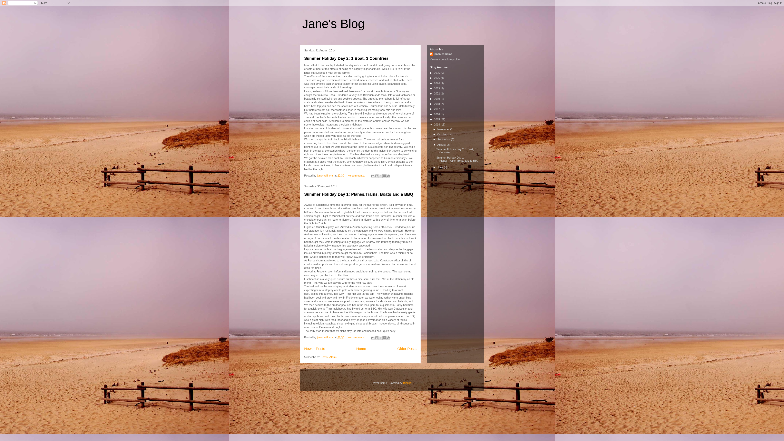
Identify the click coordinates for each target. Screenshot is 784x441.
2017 (437, 109)
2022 (437, 93)
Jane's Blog (333, 24)
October (442, 134)
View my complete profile (445, 59)
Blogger (407, 382)
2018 (437, 104)
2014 (437, 124)
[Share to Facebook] (384, 176)
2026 (437, 72)
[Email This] (373, 176)
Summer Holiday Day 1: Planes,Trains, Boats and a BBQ (358, 194)
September (444, 139)
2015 (437, 119)
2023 (437, 88)
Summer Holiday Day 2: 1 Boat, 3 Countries (346, 58)
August (442, 144)
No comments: (356, 175)
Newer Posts (314, 349)
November (443, 129)
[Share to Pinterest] (388, 176)
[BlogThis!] (377, 176)
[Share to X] (381, 176)
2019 (437, 98)
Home (361, 349)
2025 (437, 78)
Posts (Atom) (328, 357)
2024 (437, 83)
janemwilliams (443, 54)
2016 (437, 114)
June (440, 167)
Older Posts (406, 349)
